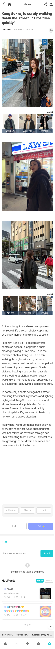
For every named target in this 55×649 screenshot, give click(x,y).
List (14, 526)
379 (24, 615)
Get (39, 526)
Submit (47, 553)
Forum (40, 581)
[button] (25, 624)
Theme (49, 581)
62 (17, 597)
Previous (12, 510)
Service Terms (22, 635)
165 (8, 597)
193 (8, 615)
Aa (51, 30)
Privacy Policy (8, 635)
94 (17, 615)
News (27, 4)
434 (24, 597)
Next (26, 510)
